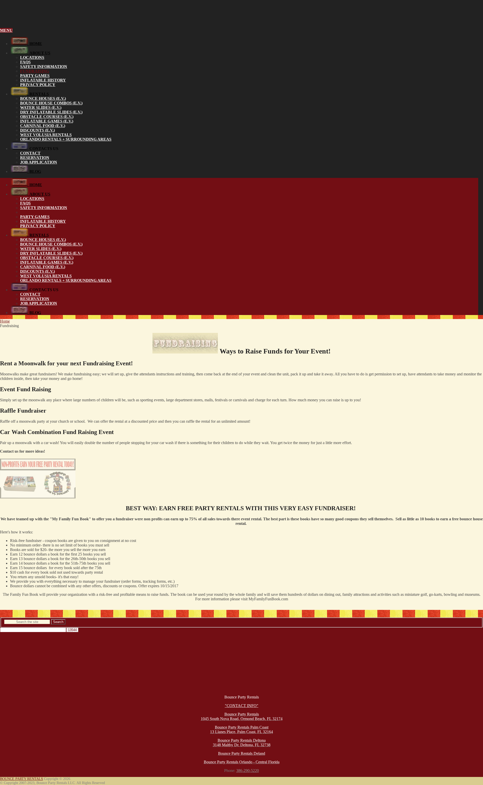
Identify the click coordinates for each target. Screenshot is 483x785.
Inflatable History (43, 80)
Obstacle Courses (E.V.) (46, 116)
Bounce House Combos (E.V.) (51, 103)
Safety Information (43, 66)
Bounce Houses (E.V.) (43, 98)
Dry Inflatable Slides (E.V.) (51, 112)
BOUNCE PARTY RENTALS (21, 779)
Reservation (34, 157)
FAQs (25, 62)
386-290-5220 (247, 770)
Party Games (35, 75)
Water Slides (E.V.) (40, 107)
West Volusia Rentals (46, 135)
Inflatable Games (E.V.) (46, 121)
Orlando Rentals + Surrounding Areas (65, 139)
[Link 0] (241, 17)
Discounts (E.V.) (37, 130)
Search (58, 622)
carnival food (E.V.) (42, 126)
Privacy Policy (37, 85)
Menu (6, 30)
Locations (32, 57)
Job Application (38, 162)
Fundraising (34, 71)
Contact (30, 153)
